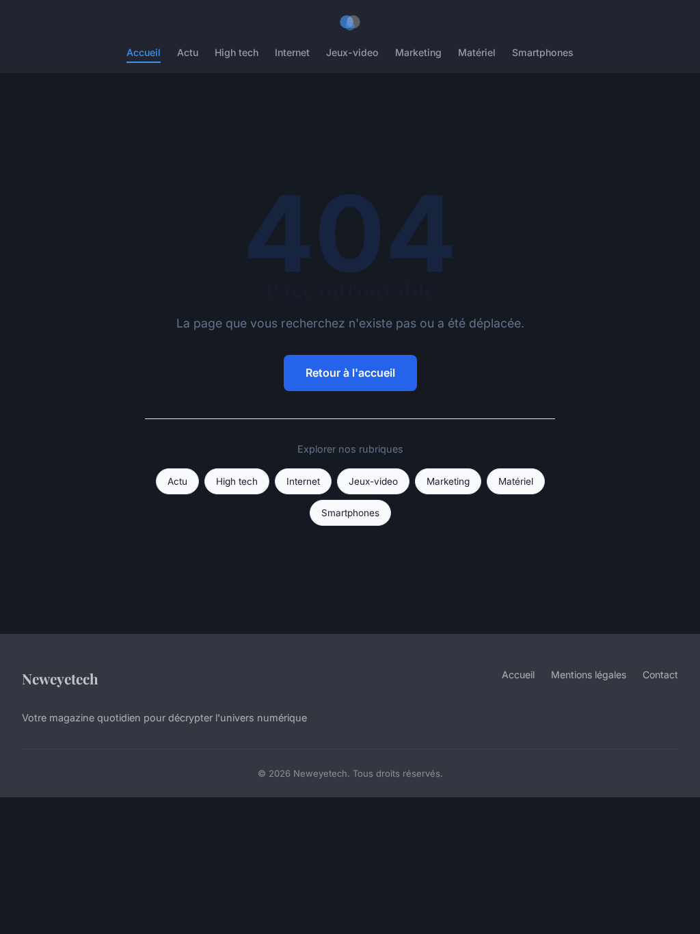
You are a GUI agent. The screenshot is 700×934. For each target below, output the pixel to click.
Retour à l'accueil (350, 372)
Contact (660, 674)
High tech (236, 52)
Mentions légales (588, 674)
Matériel (477, 52)
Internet (292, 52)
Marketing (418, 52)
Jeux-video (352, 52)
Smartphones (543, 52)
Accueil (143, 52)
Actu (187, 52)
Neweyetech (60, 678)
